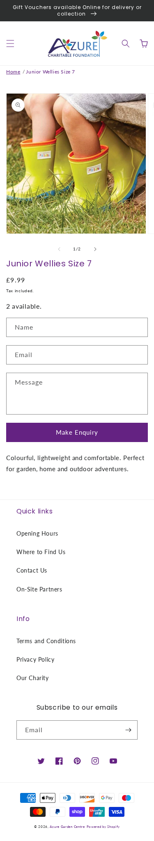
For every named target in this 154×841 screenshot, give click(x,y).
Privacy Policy (35, 659)
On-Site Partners (39, 589)
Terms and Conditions (46, 640)
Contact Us (31, 570)
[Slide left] (59, 249)
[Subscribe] (128, 730)
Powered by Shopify (103, 827)
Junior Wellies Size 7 (50, 72)
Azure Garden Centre (67, 827)
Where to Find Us (41, 551)
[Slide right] (95, 249)
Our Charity (32, 677)
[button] (10, 43)
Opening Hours (37, 533)
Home (13, 72)
